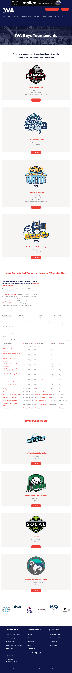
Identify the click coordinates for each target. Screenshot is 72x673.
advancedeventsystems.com (43, 346)
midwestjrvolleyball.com (42, 380)
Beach (30, 645)
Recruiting (31, 641)
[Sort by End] (29, 343)
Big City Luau (6, 389)
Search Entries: (6, 315)
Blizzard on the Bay (7, 392)
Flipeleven (40, 670)
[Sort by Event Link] (35, 343)
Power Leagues (11, 641)
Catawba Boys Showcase (9, 400)
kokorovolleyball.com (41, 389)
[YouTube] (36, 653)
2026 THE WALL (7, 346)
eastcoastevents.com (41, 385)
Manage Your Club (55, 638)
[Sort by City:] (51, 343)
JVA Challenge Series (13, 638)
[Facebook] (29, 653)
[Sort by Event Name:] (3, 343)
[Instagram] (40, 653)
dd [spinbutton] (6, 326)
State (49, 321)
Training (30, 638)
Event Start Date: (7, 321)
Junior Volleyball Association (29, 668)
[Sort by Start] (23, 343)
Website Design (33, 670)
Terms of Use (49, 668)
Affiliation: (22, 315)
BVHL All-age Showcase (9, 397)
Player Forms (53, 645)
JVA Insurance (54, 641)
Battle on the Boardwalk (9, 385)
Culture (30, 634)
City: (26, 321)
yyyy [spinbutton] (10, 326)
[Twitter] (32, 653)
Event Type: (57, 315)
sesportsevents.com (40, 400)
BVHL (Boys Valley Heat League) (12, 394)
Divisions (39, 315)
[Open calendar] (13, 326)
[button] (2, 21)
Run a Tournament (55, 634)
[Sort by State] (59, 343)
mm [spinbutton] (4, 326)
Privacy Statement (57, 668)
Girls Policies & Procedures (14, 645)
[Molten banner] (36, 1)
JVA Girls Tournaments (13, 634)
